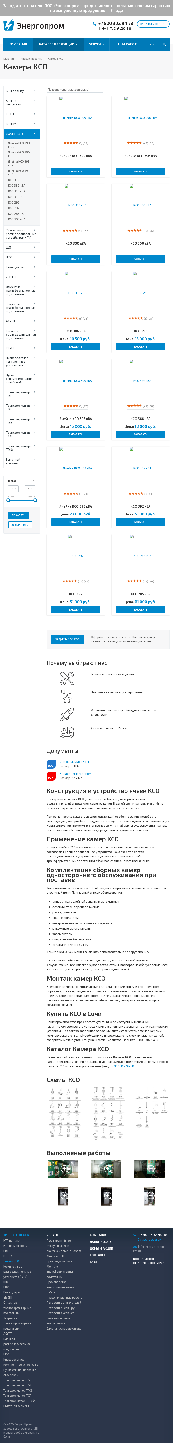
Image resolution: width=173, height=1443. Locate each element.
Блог (94, 1262)
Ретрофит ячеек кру (61, 1308)
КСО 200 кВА (17, 219)
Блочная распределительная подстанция (21, 334)
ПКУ (9, 257)
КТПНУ (11, 124)
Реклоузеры (15, 267)
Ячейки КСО (14, 134)
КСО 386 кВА (16, 185)
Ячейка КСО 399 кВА (19, 145)
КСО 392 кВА (16, 180)
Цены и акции (101, 1248)
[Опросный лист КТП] (51, 764)
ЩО (8, 247)
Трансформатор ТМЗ (18, 420)
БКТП (10, 114)
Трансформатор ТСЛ (18, 434)
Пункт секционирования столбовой (19, 378)
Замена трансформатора (64, 1328)
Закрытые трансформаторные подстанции (21, 307)
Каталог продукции (57, 44)
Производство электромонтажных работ (61, 1287)
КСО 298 (14, 202)
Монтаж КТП (55, 1256)
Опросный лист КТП (74, 762)
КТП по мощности (13, 102)
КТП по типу (15, 91)
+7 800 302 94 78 (115, 23)
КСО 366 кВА (16, 191)
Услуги (95, 44)
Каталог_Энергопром (75, 773)
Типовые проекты (18, 1235)
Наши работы (127, 44)
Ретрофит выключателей (64, 1302)
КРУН (10, 348)
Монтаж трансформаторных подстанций (60, 1272)
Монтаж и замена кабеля (64, 1251)
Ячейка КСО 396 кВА (19, 154)
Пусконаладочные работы (65, 1297)
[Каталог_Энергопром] (51, 776)
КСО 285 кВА (16, 213)
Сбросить (21, 524)
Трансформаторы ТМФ (19, 447)
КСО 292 (14, 208)
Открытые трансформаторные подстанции (21, 290)
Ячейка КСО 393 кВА (19, 172)
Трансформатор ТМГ (18, 407)
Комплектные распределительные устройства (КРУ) (21, 233)
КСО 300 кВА (16, 197)
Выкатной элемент (13, 461)
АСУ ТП (11, 321)
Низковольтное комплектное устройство (17, 361)
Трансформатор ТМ (18, 393)
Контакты (98, 1255)
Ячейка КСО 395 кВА (19, 163)
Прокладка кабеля (59, 1261)
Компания (18, 44)
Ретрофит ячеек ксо (60, 1313)
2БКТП (11, 277)
